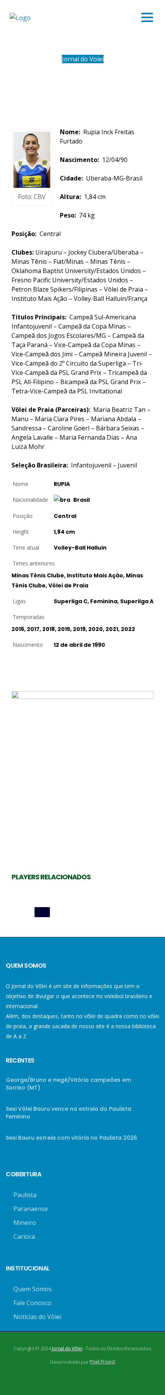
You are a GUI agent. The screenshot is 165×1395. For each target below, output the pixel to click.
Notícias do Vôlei (37, 1316)
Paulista (24, 1195)
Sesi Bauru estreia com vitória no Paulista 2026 (71, 1138)
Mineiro (24, 1222)
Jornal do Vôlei (67, 1348)
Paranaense (30, 1208)
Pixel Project (102, 1361)
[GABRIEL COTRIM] (82, 912)
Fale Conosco (32, 1303)
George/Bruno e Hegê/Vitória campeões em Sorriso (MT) (68, 1083)
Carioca (24, 1236)
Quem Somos (32, 1289)
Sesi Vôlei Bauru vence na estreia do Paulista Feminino (68, 1112)
